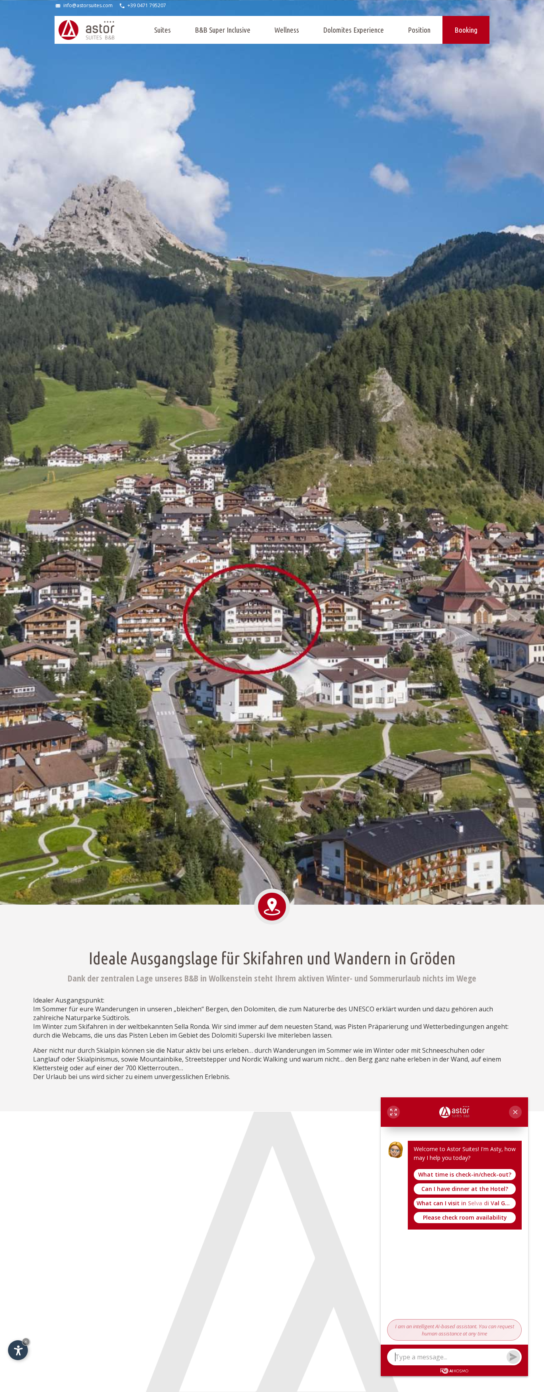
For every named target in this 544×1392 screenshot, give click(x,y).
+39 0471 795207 (146, 5)
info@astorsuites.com (88, 5)
